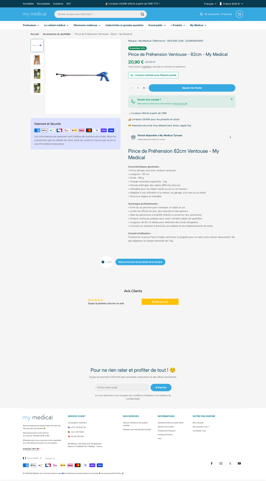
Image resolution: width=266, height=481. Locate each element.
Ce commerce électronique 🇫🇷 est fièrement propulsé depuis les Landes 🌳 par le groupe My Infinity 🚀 (82, 473)
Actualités (28, 3)
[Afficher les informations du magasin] (230, 137)
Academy (58, 3)
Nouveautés (43, 3)
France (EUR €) (231, 3)
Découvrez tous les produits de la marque (140, 262)
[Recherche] (142, 14)
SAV (68, 3)
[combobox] (100, 14)
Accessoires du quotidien (57, 34)
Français (209, 4)
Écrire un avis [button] (160, 301)
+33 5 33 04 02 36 (78, 427)
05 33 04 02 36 (180, 103)
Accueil (35, 34)
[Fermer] (232, 99)
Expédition (147, 66)
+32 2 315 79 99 (77, 432)
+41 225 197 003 (77, 436)
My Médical (34, 473)
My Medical (145, 40)
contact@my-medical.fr (77, 423)
